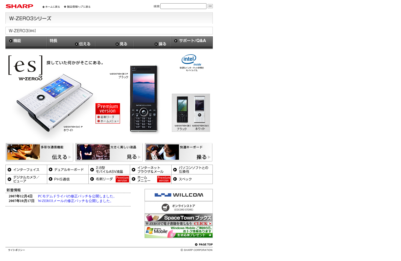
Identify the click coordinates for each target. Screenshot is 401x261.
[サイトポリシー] (16, 249)
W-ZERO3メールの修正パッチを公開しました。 (75, 201)
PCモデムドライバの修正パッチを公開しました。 (77, 196)
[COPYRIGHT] (193, 249)
